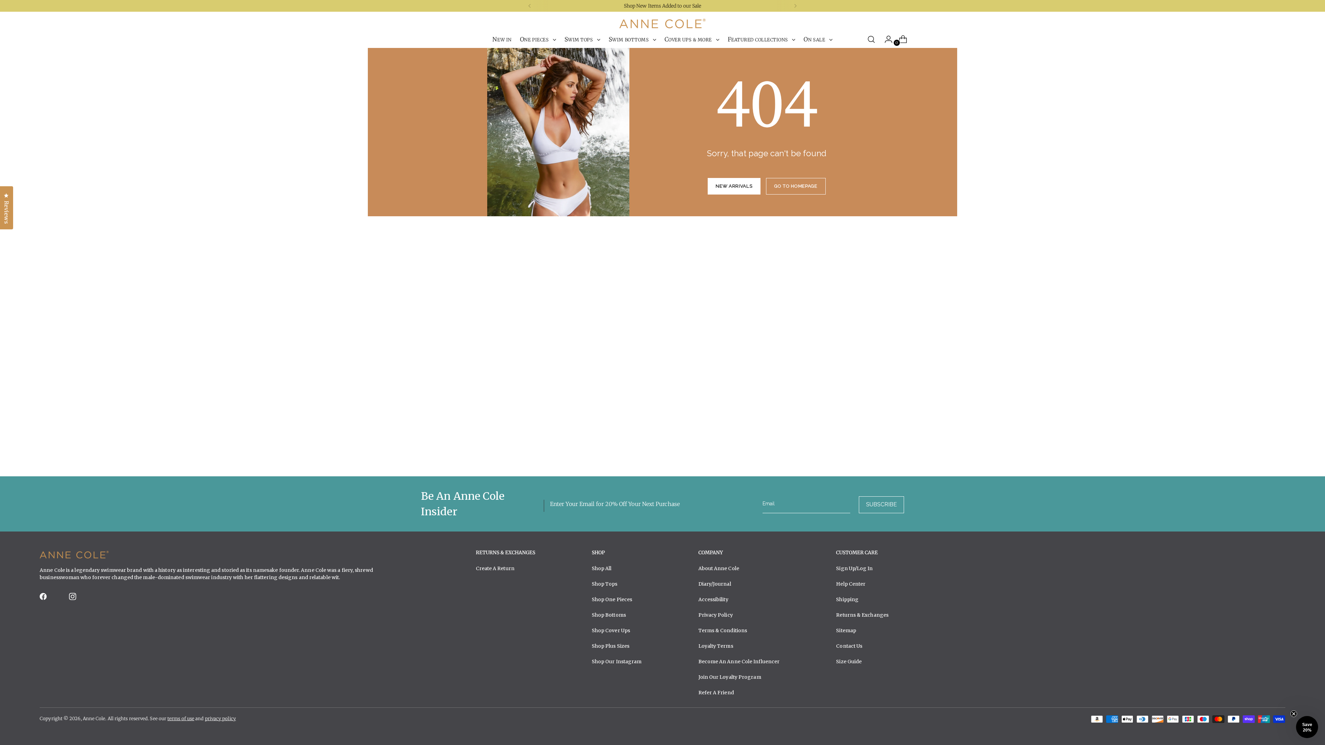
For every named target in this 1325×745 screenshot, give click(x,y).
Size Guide (849, 661)
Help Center (850, 584)
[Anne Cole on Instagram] (73, 598)
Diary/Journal (714, 584)
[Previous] (529, 6)
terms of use (180, 719)
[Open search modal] (871, 39)
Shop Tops (605, 584)
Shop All (602, 568)
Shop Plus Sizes (610, 646)
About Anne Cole (718, 568)
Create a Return (495, 568)
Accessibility (713, 599)
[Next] (795, 6)
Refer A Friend (716, 692)
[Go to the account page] (886, 39)
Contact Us (849, 646)
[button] (1307, 727)
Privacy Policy (715, 615)
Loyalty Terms (715, 646)
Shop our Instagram (617, 661)
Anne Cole (94, 719)
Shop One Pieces (612, 599)
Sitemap (846, 630)
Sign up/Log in (854, 568)
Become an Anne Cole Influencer (739, 661)
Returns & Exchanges (862, 615)
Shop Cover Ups (611, 630)
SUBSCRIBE (881, 504)
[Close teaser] (1293, 714)
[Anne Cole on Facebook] (44, 598)
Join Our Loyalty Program (729, 677)
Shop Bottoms (609, 615)
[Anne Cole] (662, 23)
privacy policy (220, 719)
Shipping (847, 599)
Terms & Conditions (722, 630)
